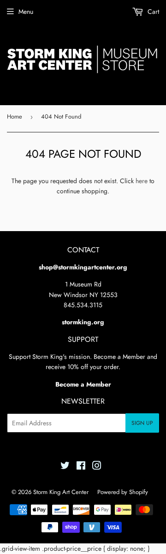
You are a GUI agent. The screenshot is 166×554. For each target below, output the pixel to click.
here (142, 180)
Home (14, 116)
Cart (152, 11)
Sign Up (142, 423)
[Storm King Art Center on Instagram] (96, 466)
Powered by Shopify (122, 492)
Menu (25, 11)
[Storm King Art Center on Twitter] (65, 466)
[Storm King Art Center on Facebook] (81, 466)
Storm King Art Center (61, 492)
